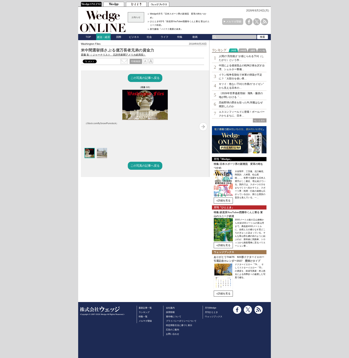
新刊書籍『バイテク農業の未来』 (166, 29)
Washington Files (91, 43)
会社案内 (170, 308)
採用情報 (170, 312)
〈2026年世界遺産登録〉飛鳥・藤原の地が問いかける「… (241, 95)
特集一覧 (143, 316)
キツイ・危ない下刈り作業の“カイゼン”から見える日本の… (241, 86)
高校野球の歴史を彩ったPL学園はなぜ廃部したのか (241, 104)
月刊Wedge (210, 308)
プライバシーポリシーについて (181, 321)
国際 (118, 36)
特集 (179, 36)
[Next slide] (203, 126)
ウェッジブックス (213, 316)
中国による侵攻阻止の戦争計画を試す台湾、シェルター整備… (242, 67)
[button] (90, 153)
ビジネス (134, 36)
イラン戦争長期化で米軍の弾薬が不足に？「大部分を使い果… (240, 76)
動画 (195, 36)
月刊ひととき (211, 312)
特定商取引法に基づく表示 (179, 325)
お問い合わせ (172, 334)
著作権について (173, 316)
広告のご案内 (172, 329)
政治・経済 (103, 37)
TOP (88, 36)
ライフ (164, 36)
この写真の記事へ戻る (145, 77)
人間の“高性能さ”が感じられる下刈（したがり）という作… (241, 58)
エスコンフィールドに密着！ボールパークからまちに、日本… (242, 113)
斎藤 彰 (113, 54)
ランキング (144, 312)
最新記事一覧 (145, 308)
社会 (149, 36)
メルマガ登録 (233, 21)
